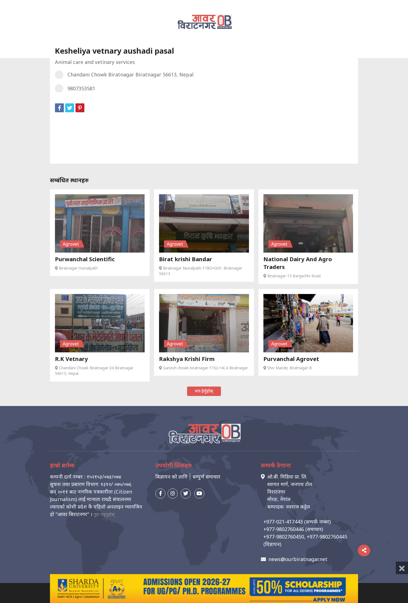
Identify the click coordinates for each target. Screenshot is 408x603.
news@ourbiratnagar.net (298, 559)
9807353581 (81, 88)
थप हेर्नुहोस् (204, 391)
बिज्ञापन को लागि (171, 476)
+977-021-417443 (283, 521)
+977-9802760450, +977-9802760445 (305, 536)
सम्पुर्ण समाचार (206, 476)
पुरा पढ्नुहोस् (104, 514)
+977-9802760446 (283, 529)
